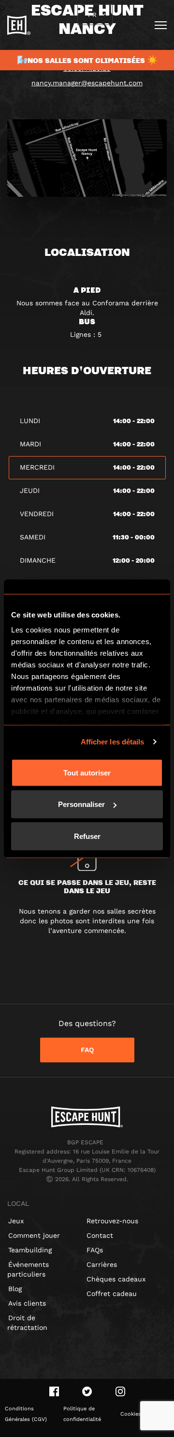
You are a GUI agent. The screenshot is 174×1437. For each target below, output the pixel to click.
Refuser (87, 836)
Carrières (102, 1264)
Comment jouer (34, 1235)
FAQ (87, 1050)
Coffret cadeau (112, 1293)
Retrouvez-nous (112, 1221)
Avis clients (27, 1303)
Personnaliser (81, 804)
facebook (54, 1391)
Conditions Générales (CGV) (26, 1413)
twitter (87, 1391)
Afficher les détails (113, 742)
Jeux (16, 1221)
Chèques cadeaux (116, 1279)
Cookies (130, 1414)
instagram (120, 1391)
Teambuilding (30, 1250)
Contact (100, 1235)
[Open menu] (161, 25)
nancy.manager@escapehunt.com (87, 83)
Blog (15, 1289)
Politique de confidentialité (82, 1413)
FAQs (95, 1250)
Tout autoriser (87, 772)
